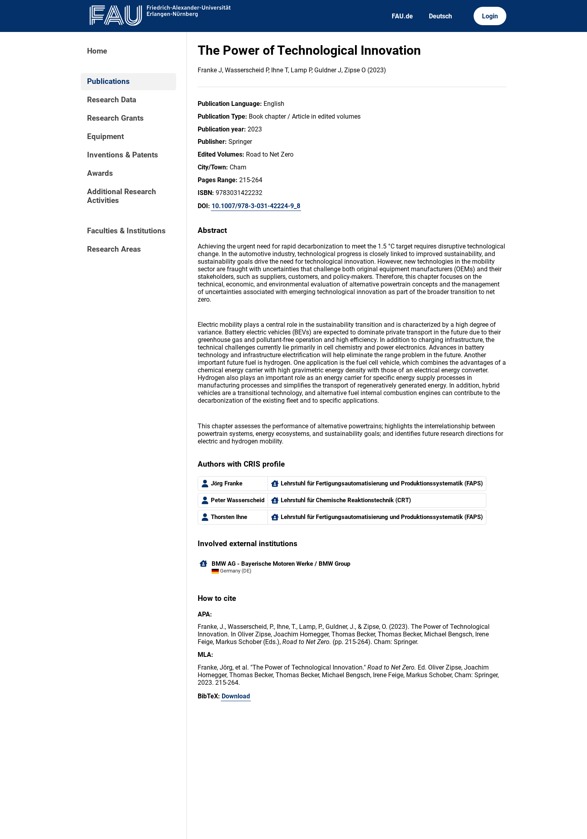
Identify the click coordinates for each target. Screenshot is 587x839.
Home (97, 51)
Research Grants (115, 118)
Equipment (105, 136)
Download (236, 696)
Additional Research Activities (121, 196)
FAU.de (402, 16)
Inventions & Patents (122, 155)
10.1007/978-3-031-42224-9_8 (256, 206)
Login (490, 16)
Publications (108, 81)
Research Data (111, 99)
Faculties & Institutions (126, 231)
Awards (100, 173)
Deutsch (440, 16)
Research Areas (114, 249)
